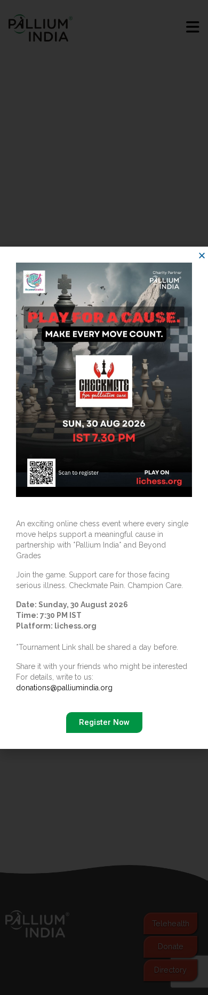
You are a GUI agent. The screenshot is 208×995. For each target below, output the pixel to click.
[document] (104, 497)
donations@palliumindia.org (64, 687)
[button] (202, 255)
